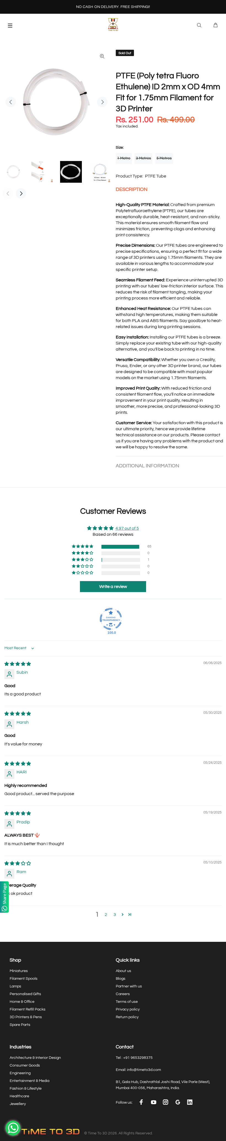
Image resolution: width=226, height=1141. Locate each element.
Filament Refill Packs (27, 1009)
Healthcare (19, 1096)
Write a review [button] (113, 586)
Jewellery (18, 1104)
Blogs (120, 979)
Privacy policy (128, 1009)
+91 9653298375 (138, 1058)
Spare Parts (20, 1025)
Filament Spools (23, 979)
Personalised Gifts (25, 994)
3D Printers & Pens (26, 1017)
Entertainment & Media (29, 1081)
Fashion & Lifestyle (26, 1088)
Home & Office (22, 1002)
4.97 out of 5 (127, 528)
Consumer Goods (25, 1065)
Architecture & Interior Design (35, 1058)
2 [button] (106, 914)
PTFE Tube (155, 176)
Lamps (15, 986)
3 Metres (143, 158)
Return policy (127, 1017)
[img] (17, 664)
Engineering (20, 1073)
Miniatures (19, 971)
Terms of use (127, 1002)
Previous (11, 102)
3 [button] (115, 914)
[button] (83, 547)
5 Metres (164, 158)
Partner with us (129, 986)
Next (102, 102)
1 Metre (123, 158)
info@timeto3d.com (144, 1070)
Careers (123, 994)
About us (123, 971)
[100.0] (111, 619)
